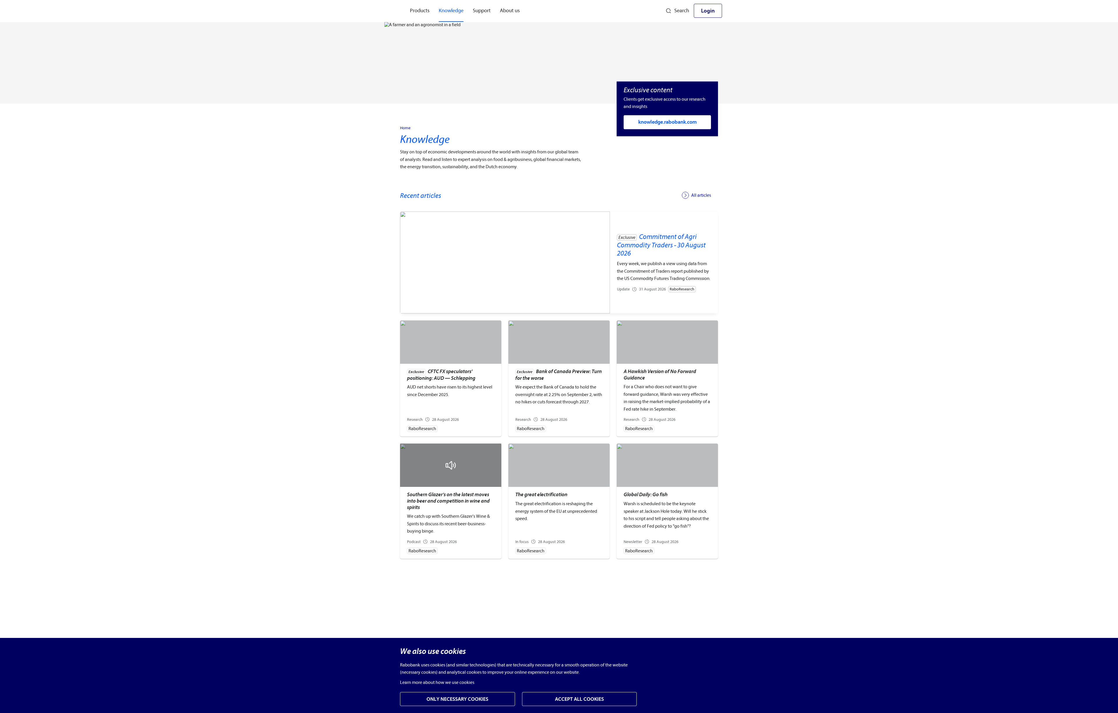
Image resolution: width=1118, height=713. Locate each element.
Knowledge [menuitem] (451, 11)
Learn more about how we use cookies (437, 682)
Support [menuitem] (482, 11)
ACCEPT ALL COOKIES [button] (579, 699)
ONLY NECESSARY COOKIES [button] (457, 699)
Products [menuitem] (419, 11)
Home (405, 128)
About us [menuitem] (510, 11)
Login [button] (708, 11)
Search (681, 11)
